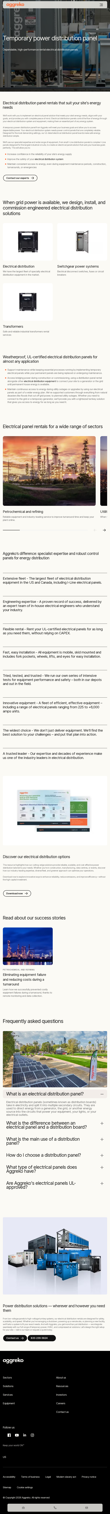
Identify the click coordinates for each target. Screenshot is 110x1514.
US (4, 1456)
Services (8, 1394)
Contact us (12, 1338)
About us (61, 1377)
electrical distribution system (49, 159)
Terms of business (30, 1476)
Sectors (7, 1377)
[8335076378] (55, 1508)
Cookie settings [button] (25, 1487)
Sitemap (7, 1487)
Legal (48, 1476)
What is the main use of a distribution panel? (43, 1141)
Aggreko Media (16, 1435)
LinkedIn (24, 1435)
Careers (60, 1403)
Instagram (32, 1435)
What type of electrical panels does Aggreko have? (41, 1169)
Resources (62, 1386)
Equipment (9, 1403)
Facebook (9, 1435)
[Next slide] (104, 530)
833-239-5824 (39, 1338)
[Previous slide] (95, 530)
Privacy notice (89, 1476)
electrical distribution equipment (40, 381)
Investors (61, 1394)
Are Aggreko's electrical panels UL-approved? (41, 1185)
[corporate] (15, 4)
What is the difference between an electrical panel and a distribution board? (46, 1125)
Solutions (8, 1386)
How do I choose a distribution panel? (43, 1155)
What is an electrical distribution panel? (45, 1094)
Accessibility (9, 1476)
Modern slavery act (66, 1476)
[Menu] (101, 5)
